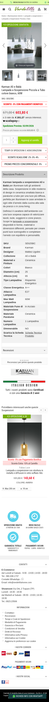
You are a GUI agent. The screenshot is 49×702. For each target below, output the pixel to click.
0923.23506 (11, 601)
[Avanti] (45, 45)
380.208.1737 (12, 576)
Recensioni (10, 616)
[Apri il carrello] (45, 9)
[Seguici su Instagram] (7, 682)
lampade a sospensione (25, 221)
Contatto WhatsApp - (11, 579)
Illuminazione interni (15, 16)
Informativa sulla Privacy (16, 635)
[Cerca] (9, 9)
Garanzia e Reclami (14, 625)
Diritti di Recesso (13, 632)
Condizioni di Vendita (15, 628)
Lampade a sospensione (33, 16)
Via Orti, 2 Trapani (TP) (18, 589)
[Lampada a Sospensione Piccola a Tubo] (7, 76)
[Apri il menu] (3, 9)
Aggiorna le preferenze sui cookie (20, 641)
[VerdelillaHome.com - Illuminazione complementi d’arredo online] (24, 9)
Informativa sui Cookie (15, 638)
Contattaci (9, 613)
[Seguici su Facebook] (3, 682)
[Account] (39, 9)
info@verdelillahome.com (20, 582)
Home (4, 16)
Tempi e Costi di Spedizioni (17, 619)
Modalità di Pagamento (15, 622)
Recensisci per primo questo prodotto (24, 362)
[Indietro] (4, 45)
